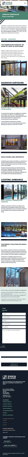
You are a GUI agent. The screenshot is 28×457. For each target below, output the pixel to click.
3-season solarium (7, 401)
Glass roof (5, 432)
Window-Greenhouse (8, 415)
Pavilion (5, 424)
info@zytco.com (6, 395)
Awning (5, 420)
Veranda (5, 412)
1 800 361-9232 (6, 393)
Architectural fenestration (9, 430)
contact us (13, 364)
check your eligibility (10, 445)
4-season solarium (7, 403)
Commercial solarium (8, 410)
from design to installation (18, 293)
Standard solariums (7, 406)
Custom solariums (7, 408)
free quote (7, 441)
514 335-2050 (6, 392)
